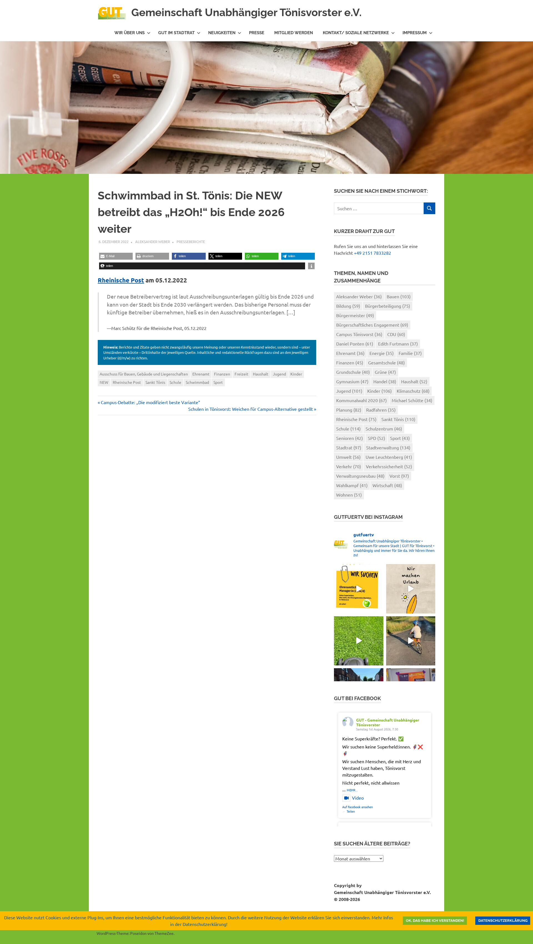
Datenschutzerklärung (502, 920)
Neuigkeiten (221, 32)
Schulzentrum (384, 428)
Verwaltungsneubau (360, 476)
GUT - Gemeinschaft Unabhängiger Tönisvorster (387, 722)
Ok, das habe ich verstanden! (435, 920)
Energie (381, 353)
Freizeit (241, 373)
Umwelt (348, 457)
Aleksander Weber (152, 241)
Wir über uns (129, 32)
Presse (256, 32)
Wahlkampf (352, 485)
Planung (348, 409)
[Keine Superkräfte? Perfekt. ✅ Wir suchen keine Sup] (358, 588)
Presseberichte (191, 241)
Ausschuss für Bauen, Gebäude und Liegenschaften (144, 373)
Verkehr (348, 466)
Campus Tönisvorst (359, 334)
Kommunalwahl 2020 (361, 400)
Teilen (351, 811)
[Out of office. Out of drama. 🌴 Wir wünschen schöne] (410, 588)
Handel (384, 381)
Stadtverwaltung (388, 447)
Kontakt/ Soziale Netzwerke (356, 32)
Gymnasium (352, 381)
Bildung (348, 306)
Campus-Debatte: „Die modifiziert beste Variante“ (150, 402)
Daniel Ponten (354, 343)
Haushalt (260, 373)
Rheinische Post (121, 280)
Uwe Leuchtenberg (389, 457)
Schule (175, 382)
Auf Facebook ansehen (357, 807)
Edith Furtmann (398, 343)
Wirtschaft (387, 485)
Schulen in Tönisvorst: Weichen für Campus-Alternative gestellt (250, 409)
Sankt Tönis (155, 382)
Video (358, 797)
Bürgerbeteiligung (387, 306)
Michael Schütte (412, 400)
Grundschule (353, 372)
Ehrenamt (201, 373)
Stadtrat (348, 447)
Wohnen (349, 494)
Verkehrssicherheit (389, 466)
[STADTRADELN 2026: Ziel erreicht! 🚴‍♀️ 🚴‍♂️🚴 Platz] (410, 640)
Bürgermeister (355, 315)
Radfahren (381, 409)
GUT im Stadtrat (176, 32)
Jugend (279, 373)
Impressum (415, 32)
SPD (376, 438)
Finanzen (222, 373)
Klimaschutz (413, 391)
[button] (116, 256)
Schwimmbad (197, 382)
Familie (410, 353)
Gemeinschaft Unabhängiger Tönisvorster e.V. (246, 12)
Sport (218, 382)
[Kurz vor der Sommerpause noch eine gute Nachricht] (358, 640)
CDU (396, 334)
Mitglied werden (293, 32)
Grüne (385, 372)
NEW (104, 382)
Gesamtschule (386, 362)
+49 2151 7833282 (372, 253)
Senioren (349, 438)
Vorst (399, 476)
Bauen (399, 296)
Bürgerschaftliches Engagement (372, 324)
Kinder (296, 373)
